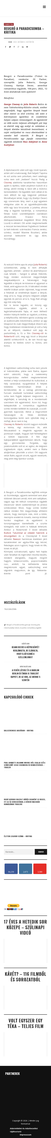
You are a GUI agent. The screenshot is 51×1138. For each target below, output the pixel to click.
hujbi (10, 42)
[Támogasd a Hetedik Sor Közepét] (25, 15)
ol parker (23, 628)
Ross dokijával (30, 141)
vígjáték (38, 628)
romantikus (31, 628)
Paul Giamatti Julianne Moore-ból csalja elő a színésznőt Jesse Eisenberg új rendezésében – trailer (24, 765)
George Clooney (12, 104)
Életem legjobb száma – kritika (18, 836)
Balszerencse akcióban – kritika (18, 730)
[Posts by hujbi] (5, 41)
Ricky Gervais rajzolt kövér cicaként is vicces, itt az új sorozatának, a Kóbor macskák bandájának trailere (25, 801)
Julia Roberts (30, 104)
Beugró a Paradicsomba (16, 625)
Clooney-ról (37, 333)
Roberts (19, 424)
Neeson (17, 539)
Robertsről (9, 336)
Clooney (8, 182)
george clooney (31, 625)
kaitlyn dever (14, 628)
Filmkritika (9, 24)
